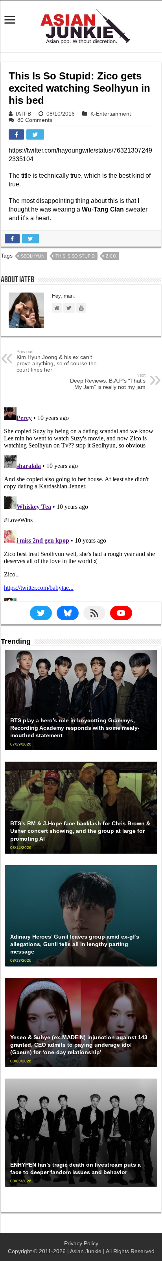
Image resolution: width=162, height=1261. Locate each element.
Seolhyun (32, 256)
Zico (111, 256)
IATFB (23, 113)
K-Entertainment (110, 113)
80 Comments (34, 120)
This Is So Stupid (75, 256)
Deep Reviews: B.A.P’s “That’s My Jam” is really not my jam (107, 381)
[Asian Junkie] (81, 25)
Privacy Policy (81, 1243)
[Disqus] (81, 502)
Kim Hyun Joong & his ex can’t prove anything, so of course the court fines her (57, 361)
